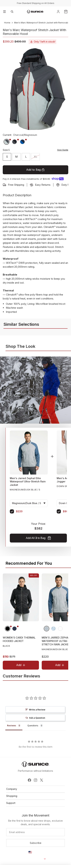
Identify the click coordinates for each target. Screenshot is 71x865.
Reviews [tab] (11, 725)
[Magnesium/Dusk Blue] (46, 628)
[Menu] (4, 11)
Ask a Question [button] (37, 717)
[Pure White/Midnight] (60, 628)
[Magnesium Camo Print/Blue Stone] (53, 628)
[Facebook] (29, 780)
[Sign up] (35, 843)
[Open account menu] (58, 11)
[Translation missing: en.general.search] (12, 11)
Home (7, 22)
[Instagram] (35, 780)
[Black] (7, 628)
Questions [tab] (32, 725)
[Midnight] (14, 628)
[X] (41, 780)
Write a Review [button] (37, 709)
